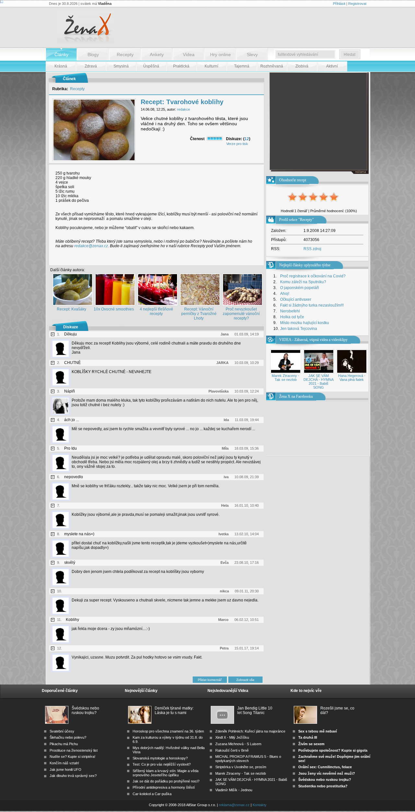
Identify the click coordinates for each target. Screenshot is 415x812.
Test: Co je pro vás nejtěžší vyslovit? (162, 764)
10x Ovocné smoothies (114, 309)
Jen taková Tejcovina (298, 328)
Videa (189, 54)
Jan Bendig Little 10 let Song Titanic (254, 710)
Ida (226, 420)
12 (246, 139)
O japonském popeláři (299, 287)
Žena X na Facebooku (296, 396)
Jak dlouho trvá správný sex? (73, 776)
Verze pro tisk (237, 144)
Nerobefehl (290, 311)
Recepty (125, 54)
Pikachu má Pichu (64, 744)
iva (226, 477)
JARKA (222, 363)
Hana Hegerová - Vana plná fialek (351, 378)
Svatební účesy (62, 731)
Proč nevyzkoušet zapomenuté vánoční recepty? (241, 314)
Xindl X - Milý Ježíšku (232, 737)
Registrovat (357, 4)
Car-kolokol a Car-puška (152, 794)
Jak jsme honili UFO (65, 769)
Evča (224, 562)
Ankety (157, 54)
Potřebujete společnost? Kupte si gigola (332, 750)
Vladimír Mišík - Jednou (233, 790)
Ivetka (224, 534)
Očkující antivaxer (295, 299)
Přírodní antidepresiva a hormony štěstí (164, 787)
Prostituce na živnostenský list (74, 750)
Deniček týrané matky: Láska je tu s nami (174, 710)
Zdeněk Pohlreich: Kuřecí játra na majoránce (250, 731)
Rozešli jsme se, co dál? (337, 710)
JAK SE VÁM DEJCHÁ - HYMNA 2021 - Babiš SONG (318, 381)
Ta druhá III (307, 737)
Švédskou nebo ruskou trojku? (85, 710)
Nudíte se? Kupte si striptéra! (72, 756)
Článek (69, 79)
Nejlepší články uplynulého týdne (304, 265)
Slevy (252, 54)
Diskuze (70, 327)
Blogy (93, 54)
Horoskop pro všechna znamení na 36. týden (168, 731)
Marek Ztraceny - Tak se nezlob (285, 378)
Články (61, 54)
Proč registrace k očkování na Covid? (313, 276)
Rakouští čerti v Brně (232, 750)
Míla (225, 448)
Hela (225, 505)
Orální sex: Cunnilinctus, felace (325, 767)
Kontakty (260, 805)
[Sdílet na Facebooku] (246, 260)
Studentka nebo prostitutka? (323, 786)
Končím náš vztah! (64, 763)
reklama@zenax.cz (234, 805)
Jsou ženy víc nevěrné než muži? (326, 773)
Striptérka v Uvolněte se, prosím (240, 767)
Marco (223, 620)
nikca (224, 591)
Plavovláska (218, 391)
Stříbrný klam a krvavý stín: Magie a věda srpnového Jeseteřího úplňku (165, 773)
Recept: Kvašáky (71, 309)
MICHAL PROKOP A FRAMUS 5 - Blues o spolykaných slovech (248, 759)
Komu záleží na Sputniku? (303, 282)
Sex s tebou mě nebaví (317, 731)
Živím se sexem (311, 744)
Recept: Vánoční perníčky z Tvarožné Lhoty (199, 314)
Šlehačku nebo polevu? (68, 737)
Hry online (220, 54)
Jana (224, 334)
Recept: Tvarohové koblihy (182, 101)
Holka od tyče (292, 317)
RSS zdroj (312, 249)
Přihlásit (339, 4)
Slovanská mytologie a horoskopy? (160, 758)
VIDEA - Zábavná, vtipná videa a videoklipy (313, 339)
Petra (224, 648)
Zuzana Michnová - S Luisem (238, 744)
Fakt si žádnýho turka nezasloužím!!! (312, 305)
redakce (183, 109)
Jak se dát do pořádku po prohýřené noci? (166, 781)
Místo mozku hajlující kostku (304, 323)
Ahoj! (284, 293)
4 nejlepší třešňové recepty (156, 311)
